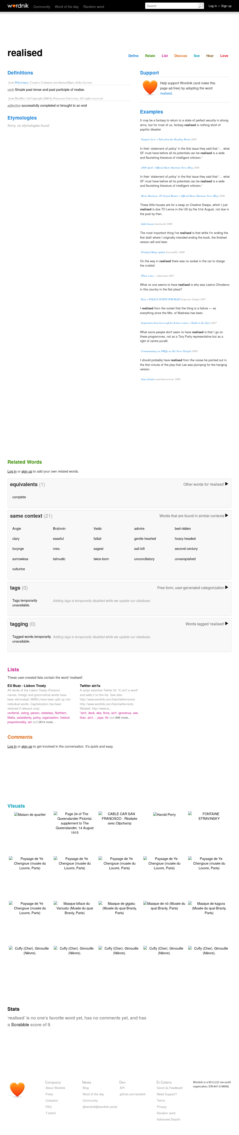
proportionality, (17, 722)
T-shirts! (51, 1113)
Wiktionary (21, 82)
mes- (56, 548)
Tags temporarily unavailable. (24, 602)
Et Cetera (164, 1082)
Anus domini (148, 379)
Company (53, 1082)
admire (139, 528)
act (30, 722)
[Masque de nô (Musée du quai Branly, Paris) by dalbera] (164, 905)
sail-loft (139, 548)
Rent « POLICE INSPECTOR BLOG (160, 299)
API (122, 1087)
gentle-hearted (145, 538)
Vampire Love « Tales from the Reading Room (165, 139)
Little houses (147, 224)
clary (15, 538)
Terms (161, 1100)
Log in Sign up (220, 6)
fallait (97, 538)
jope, (101, 717)
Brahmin (59, 528)
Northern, (61, 713)
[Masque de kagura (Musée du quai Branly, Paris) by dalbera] (209, 907)
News (86, 1082)
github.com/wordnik (132, 1094)
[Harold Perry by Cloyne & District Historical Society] (164, 813)
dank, (92, 713)
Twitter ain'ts (90, 685)
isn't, (114, 713)
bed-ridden (183, 528)
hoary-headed (185, 538)
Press (49, 1094)
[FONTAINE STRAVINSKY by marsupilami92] (209, 815)
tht (107, 717)
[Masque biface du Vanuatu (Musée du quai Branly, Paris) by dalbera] (75, 907)
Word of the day (67, 6)
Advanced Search (168, 1119)
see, (136, 713)
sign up (26, 471)
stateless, (48, 713)
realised (166, 93)
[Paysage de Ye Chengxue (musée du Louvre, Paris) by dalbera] (30, 862)
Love (224, 55)
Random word (93, 6)
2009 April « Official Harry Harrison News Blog (167, 167)
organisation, (51, 717)
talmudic (59, 558)
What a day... (148, 275)
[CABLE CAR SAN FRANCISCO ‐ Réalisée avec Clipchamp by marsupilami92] (119, 817)
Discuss (180, 55)
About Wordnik (55, 1087)
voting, (26, 713)
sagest (98, 548)
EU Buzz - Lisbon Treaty (26, 685)
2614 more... (47, 722)
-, (96, 717)
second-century (186, 548)
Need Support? (167, 1094)
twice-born (101, 558)
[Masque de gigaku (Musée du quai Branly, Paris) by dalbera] (119, 907)
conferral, (14, 713)
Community (41, 6)
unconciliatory (144, 558)
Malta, (12, 717)
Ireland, (65, 717)
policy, (37, 717)
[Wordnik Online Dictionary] (18, 6)
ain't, (91, 717)
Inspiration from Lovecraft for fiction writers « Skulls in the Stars (175, 323)
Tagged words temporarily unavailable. (31, 639)
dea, (99, 713)
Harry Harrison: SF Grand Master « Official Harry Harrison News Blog (179, 196)
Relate (150, 55)
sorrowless (20, 558)
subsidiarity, (25, 717)
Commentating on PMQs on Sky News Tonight (166, 351)
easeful (58, 538)
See (197, 55)
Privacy (161, 1106)
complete (19, 496)
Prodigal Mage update (153, 252)
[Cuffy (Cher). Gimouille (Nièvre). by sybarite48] (30, 950)
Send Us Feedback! (170, 1087)
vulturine (18, 568)
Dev (122, 1082)
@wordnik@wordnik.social (100, 1106)
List (165, 55)
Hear (210, 55)
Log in (12, 471)
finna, (107, 713)
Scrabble (20, 1024)
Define (133, 55)
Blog (86, 1087)
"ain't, (84, 713)
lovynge (18, 548)
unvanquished (185, 558)
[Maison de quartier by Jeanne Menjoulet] (30, 813)
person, (36, 713)
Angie (16, 528)
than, (84, 717)
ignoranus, (125, 713)
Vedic (98, 528)
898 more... (123, 717)
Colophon (52, 1100)
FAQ (49, 1106)
